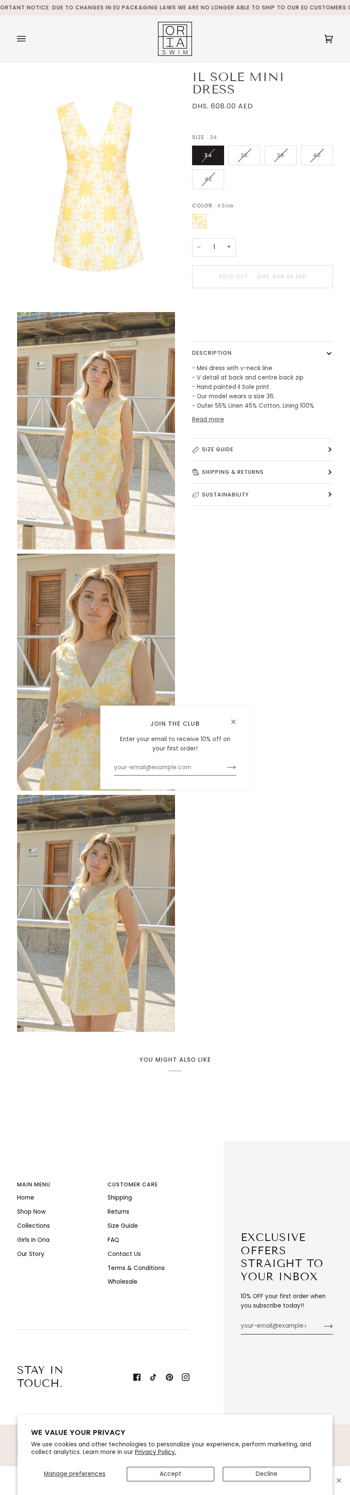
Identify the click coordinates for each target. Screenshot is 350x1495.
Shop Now (31, 1212)
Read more (208, 419)
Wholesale (122, 1282)
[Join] (321, 1326)
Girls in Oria (33, 1240)
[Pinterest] (169, 1377)
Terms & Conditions (136, 1268)
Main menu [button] (33, 1184)
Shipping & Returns (233, 472)
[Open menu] (30, 38)
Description (212, 352)
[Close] (339, 1480)
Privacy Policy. (155, 1452)
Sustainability (225, 494)
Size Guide (217, 449)
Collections (33, 1226)
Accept (170, 1474)
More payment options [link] (225, 328)
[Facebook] (137, 1377)
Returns (118, 1212)
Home (25, 1198)
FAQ (113, 1240)
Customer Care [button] (133, 1184)
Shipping (120, 1198)
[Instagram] (186, 1377)
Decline (266, 1474)
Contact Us (124, 1254)
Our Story (30, 1254)
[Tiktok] (153, 1377)
